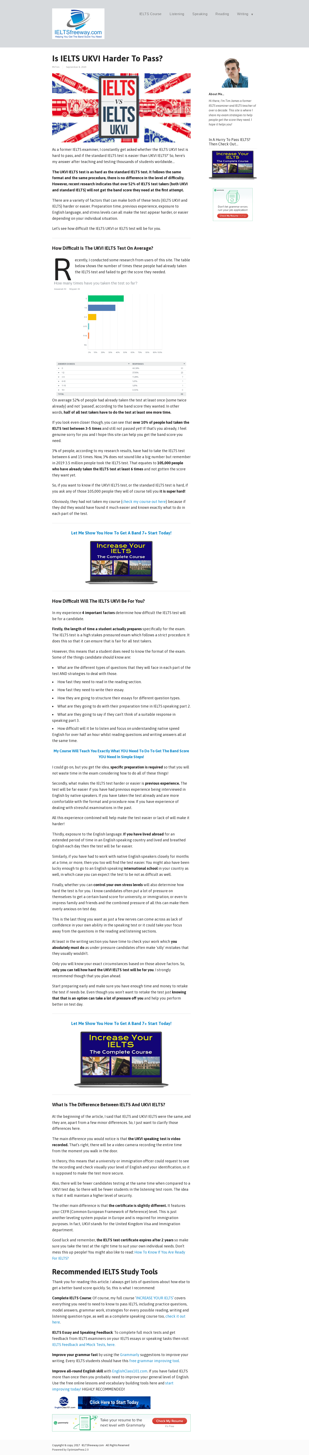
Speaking (199, 14)
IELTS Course (150, 14)
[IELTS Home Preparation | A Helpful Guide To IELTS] (78, 38)
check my (130, 501)
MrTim (55, 67)
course (145, 501)
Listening (177, 14)
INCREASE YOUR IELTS (154, 1298)
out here (159, 501)
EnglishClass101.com (129, 1371)
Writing (242, 14)
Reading (222, 14)
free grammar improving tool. (154, 1361)
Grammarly (130, 1354)
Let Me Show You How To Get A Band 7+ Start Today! (121, 532)
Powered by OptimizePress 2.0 (70, 1449)
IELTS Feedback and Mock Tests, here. (83, 1344)
